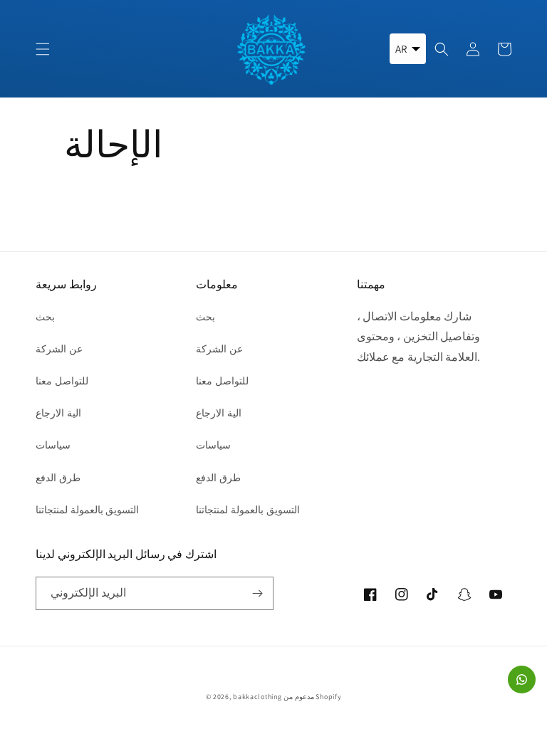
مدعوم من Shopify (312, 696)
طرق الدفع (58, 477)
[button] (42, 49)
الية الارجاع (58, 413)
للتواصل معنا (62, 380)
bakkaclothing (257, 696)
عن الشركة (59, 348)
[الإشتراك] (257, 593)
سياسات (53, 445)
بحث (45, 316)
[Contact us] (522, 679)
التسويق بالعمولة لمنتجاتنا (87, 509)
